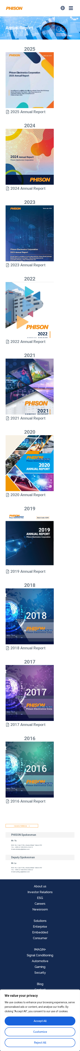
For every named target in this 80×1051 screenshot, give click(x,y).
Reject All (40, 1042)
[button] (71, 8)
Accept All (40, 1021)
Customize (40, 1031)
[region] (40, 1020)
